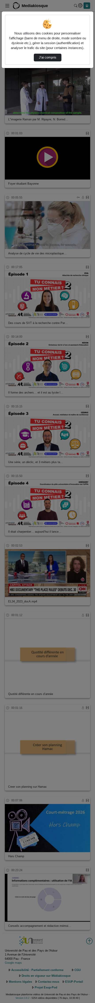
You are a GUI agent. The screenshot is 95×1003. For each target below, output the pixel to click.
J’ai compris (47, 57)
